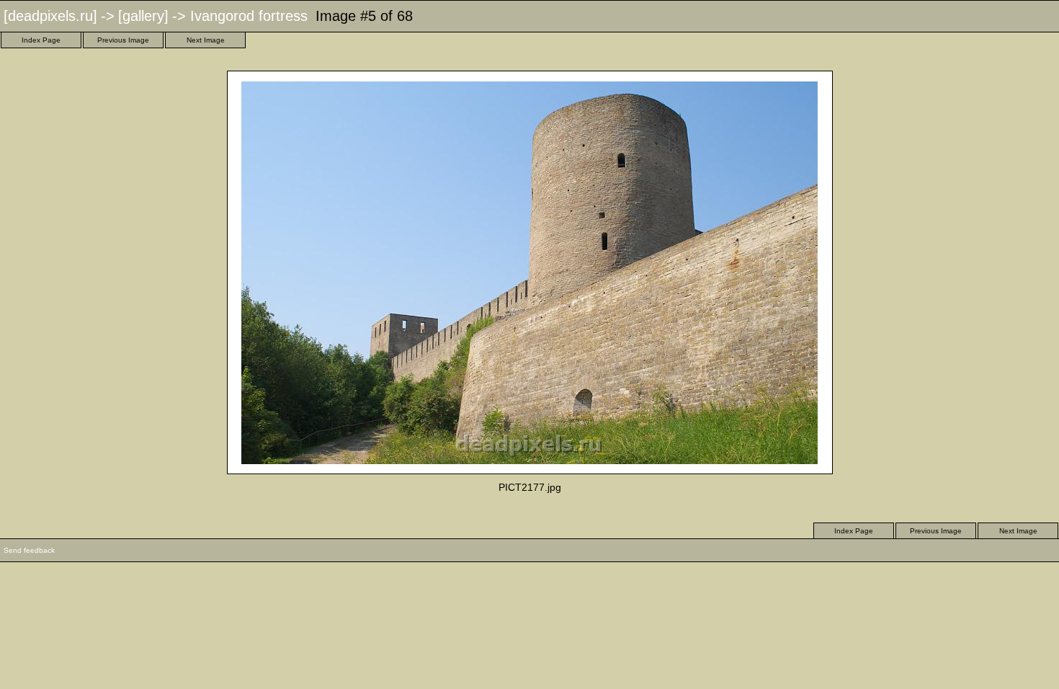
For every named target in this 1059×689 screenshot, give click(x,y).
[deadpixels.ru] (50, 16)
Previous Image (123, 40)
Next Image (206, 40)
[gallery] (143, 16)
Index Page (41, 40)
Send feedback (29, 550)
